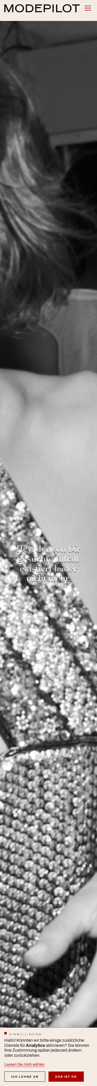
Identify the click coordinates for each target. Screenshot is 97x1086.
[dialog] (48, 1056)
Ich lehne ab (25, 1076)
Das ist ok (66, 1076)
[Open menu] (88, 8)
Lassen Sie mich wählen (24, 1064)
